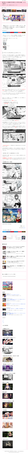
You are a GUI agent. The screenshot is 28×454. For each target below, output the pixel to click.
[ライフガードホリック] (7, 18)
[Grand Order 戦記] (16, 18)
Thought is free (17, 452)
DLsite (24, 13)
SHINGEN (24, 227)
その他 (3, 322)
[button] (3, 10)
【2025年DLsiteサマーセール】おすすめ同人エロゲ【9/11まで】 (12, 294)
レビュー (3, 319)
